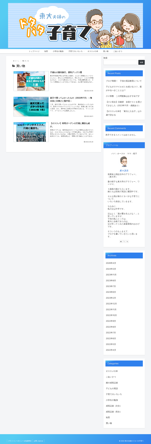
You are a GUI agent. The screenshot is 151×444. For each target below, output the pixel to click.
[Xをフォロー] (124, 241)
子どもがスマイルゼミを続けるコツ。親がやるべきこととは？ (124, 88)
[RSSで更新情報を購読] (127, 241)
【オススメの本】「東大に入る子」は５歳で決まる (124, 113)
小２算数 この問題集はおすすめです (123, 96)
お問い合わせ (38, 441)
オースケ (124, 170)
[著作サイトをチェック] (120, 241)
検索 (105, 58)
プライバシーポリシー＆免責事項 (19, 441)
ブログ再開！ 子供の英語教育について (124, 81)
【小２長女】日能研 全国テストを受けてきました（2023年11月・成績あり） (124, 104)
